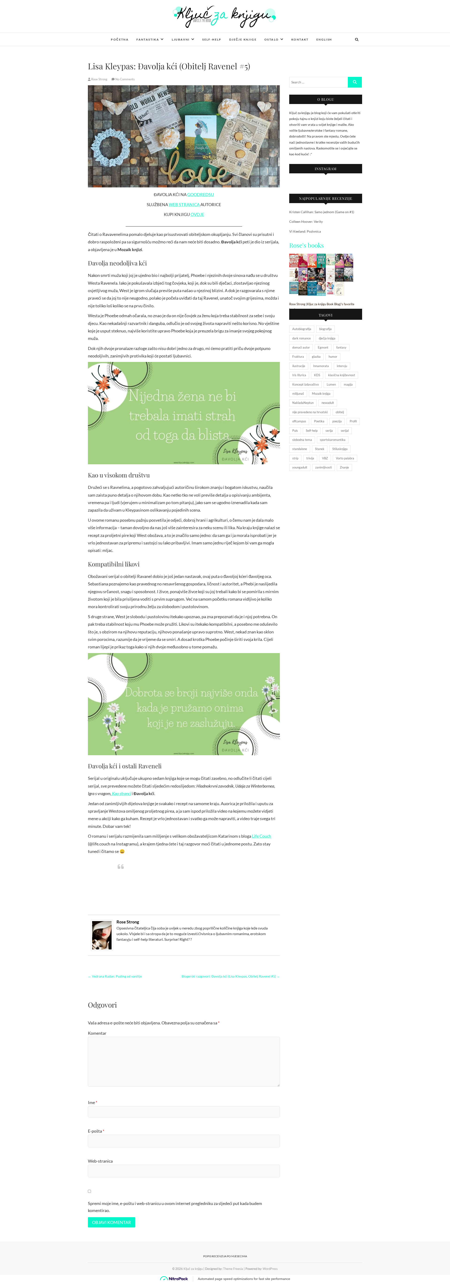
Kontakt (300, 39)
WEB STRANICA (184, 204)
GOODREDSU (200, 194)
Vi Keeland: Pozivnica (305, 231)
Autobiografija (301, 329)
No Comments (125, 79)
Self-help (211, 39)
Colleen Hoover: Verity (306, 221)
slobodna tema (302, 440)
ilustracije (298, 366)
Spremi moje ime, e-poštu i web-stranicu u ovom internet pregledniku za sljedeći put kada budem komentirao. (175, 1207)
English (324, 39)
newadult (328, 403)
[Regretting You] (293, 257)
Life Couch (261, 836)
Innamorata (321, 366)
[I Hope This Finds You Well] (312, 257)
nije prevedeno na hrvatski (310, 412)
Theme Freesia (233, 1269)
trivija (310, 458)
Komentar (97, 1033)
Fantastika (147, 39)
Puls (295, 430)
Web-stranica (100, 1161)
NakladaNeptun (303, 403)
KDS (317, 375)
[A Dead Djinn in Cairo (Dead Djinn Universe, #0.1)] (303, 285)
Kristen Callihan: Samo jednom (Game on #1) (321, 212)
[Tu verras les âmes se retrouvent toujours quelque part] (293, 271)
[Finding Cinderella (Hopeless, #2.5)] (321, 285)
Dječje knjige (243, 39)
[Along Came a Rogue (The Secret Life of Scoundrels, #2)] (348, 257)
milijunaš (298, 393)
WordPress (270, 1269)
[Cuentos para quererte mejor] (293, 285)
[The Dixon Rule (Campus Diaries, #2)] (303, 271)
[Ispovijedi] (330, 285)
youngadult (299, 467)
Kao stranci (121, 793)
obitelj (340, 412)
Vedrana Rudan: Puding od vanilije (115, 976)
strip (295, 458)
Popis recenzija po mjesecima (225, 1256)
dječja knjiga (327, 338)
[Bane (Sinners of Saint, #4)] (312, 271)
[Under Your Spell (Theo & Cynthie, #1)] (321, 257)
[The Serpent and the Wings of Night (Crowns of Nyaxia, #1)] (348, 271)
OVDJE (197, 214)
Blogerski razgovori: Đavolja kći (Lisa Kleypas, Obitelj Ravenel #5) (231, 976)
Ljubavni (181, 39)
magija (348, 384)
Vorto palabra (345, 458)
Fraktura (298, 356)
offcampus (299, 421)
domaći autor (301, 347)
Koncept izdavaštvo (305, 384)
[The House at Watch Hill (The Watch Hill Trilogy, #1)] (339, 271)
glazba (316, 356)
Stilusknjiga (340, 449)
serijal (345, 430)
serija (329, 430)
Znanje (344, 467)
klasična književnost (341, 375)
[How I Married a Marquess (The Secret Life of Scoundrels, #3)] (339, 257)
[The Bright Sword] (312, 285)
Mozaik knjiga (321, 393)
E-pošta (96, 1131)
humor (333, 356)
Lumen (331, 384)
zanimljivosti (323, 467)
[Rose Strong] (102, 923)
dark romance (301, 338)
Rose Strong (99, 79)
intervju (342, 366)
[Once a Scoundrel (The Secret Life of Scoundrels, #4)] (303, 257)
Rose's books (306, 245)
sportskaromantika (332, 440)
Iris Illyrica (299, 375)
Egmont (323, 347)
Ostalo (271, 39)
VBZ (325, 458)
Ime (92, 1102)
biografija (325, 329)
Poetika (319, 421)
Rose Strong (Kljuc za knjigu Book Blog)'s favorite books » (321, 306)
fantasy (341, 347)
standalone (299, 449)
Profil (353, 421)
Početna (120, 39)
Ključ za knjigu (106, 36)
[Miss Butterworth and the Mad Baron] (330, 257)
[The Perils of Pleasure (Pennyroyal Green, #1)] (321, 271)
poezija (337, 421)
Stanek (319, 449)
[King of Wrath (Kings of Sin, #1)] (330, 271)
